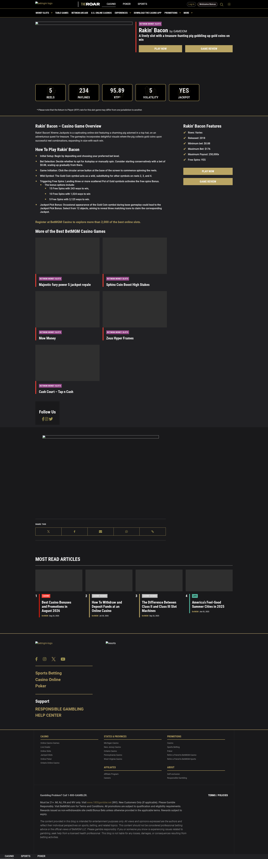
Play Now (160, 48)
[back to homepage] (57, 4)
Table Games (61, 12)
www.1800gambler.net (99, 802)
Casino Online (48, 679)
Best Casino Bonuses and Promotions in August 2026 (56, 606)
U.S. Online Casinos (101, 12)
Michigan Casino (111, 743)
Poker (127, 3)
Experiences (121, 12)
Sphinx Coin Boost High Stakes (128, 285)
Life (195, 596)
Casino (111, 3)
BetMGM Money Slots (150, 24)
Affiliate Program (111, 774)
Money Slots (42, 12)
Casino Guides (100, 596)
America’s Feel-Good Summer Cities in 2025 (208, 604)
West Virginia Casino (113, 759)
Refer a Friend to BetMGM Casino (181, 755)
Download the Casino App (147, 12)
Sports (142, 3)
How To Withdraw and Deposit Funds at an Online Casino (107, 606)
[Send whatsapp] (127, 531)
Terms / (212, 795)
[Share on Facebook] (75, 531)
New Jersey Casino (112, 747)
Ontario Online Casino (49, 763)
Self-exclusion (173, 774)
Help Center (48, 715)
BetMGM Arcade (79, 12)
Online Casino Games (49, 743)
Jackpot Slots (46, 755)
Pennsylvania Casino (113, 755)
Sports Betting (48, 673)
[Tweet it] (49, 531)
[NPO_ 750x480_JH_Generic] (100, 472)
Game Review (209, 48)
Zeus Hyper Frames (120, 338)
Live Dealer (45, 747)
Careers (107, 778)
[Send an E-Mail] (101, 531)
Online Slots (45, 751)
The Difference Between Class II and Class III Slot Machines (159, 606)
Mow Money (47, 338)
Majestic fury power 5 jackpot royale (65, 285)
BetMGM (45, 616)
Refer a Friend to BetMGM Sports (181, 759)
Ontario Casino (110, 751)
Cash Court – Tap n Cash (56, 392)
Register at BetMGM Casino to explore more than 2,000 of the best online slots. (88, 222)
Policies (223, 795)
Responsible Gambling (59, 709)
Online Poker (46, 759)
